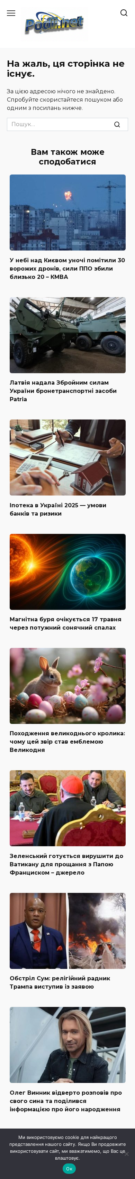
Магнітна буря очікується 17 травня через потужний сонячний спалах (66, 623)
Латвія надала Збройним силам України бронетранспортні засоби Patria (63, 391)
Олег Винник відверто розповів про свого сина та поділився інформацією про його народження (66, 1100)
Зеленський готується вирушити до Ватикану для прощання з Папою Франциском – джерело (66, 864)
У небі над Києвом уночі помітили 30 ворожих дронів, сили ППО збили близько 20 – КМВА (67, 268)
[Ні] (126, 1153)
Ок (69, 1168)
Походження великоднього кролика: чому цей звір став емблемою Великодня (67, 741)
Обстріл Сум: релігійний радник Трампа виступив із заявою (60, 982)
